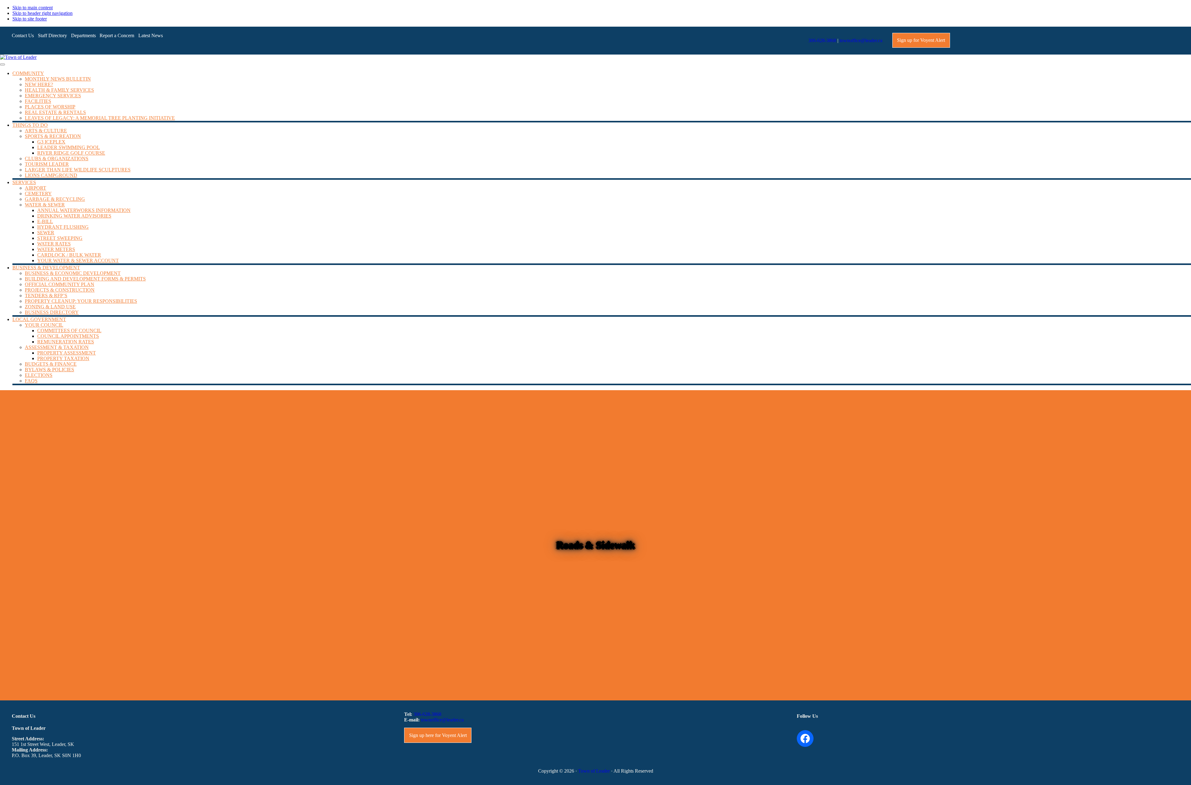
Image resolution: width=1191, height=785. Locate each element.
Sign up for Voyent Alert (921, 40)
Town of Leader (594, 771)
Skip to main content (32, 7)
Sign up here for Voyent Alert (438, 735)
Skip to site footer (29, 18)
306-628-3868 (822, 40)
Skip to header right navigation (42, 13)
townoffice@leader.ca (861, 40)
